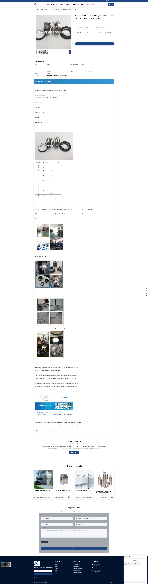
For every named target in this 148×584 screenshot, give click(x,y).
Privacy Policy (112, 582)
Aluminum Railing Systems (77, 568)
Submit (74, 548)
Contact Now (43, 497)
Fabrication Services (76, 564)
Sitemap (56, 572)
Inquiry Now (111, 4)
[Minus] (145, 556)
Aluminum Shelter (76, 566)
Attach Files (43, 539)
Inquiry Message (44, 527)
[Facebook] (104, 1)
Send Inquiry (74, 452)
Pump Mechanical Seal (44, 9)
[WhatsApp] (146, 296)
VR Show (61, 4)
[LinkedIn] (146, 293)
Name (42, 521)
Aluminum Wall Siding (77, 570)
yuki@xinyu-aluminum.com (98, 567)
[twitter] (36, 577)
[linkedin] (38, 577)
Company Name (78, 521)
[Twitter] (106, 1)
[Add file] (125, 582)
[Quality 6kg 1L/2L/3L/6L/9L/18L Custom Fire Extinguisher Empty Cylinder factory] (104, 479)
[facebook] (34, 577)
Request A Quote (85, 4)
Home (47, 4)
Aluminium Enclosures (77, 572)
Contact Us (76, 4)
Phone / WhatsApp (78, 515)
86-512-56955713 (97, 564)
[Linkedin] (108, 1)
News (93, 4)
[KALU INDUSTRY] (35, 4)
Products (54, 4)
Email (42, 515)
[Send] (145, 582)
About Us (68, 4)
